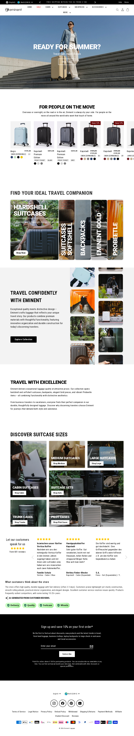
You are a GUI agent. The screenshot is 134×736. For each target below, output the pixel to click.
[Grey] (41, 163)
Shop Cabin (19, 493)
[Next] (94, 2)
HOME (29, 7)
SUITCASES (63, 7)
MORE (65, 12)
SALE (39, 7)
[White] (25, 157)
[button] (33, 557)
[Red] (81, 159)
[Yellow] (21, 157)
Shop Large (96, 463)
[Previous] (39, 2)
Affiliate (118, 711)
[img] (17, 548)
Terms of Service (19, 711)
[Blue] (11, 157)
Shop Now (21, 253)
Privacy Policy (46, 711)
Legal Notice (33, 711)
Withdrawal (72, 711)
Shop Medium (59, 463)
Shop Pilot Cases (60, 522)
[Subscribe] (91, 646)
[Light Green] (15, 157)
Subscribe (67, 654)
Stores (126, 2)
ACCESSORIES (98, 7)
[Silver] (38, 163)
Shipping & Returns (87, 711)
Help (120, 2)
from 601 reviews (18, 551)
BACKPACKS (80, 7)
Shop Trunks (20, 522)
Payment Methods (105, 711)
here (69, 664)
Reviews (75, 716)
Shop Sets (57, 493)
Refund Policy (60, 711)
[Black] (18, 157)
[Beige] (84, 159)
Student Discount (62, 716)
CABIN (48, 7)
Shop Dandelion (67, 61)
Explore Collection (23, 339)
